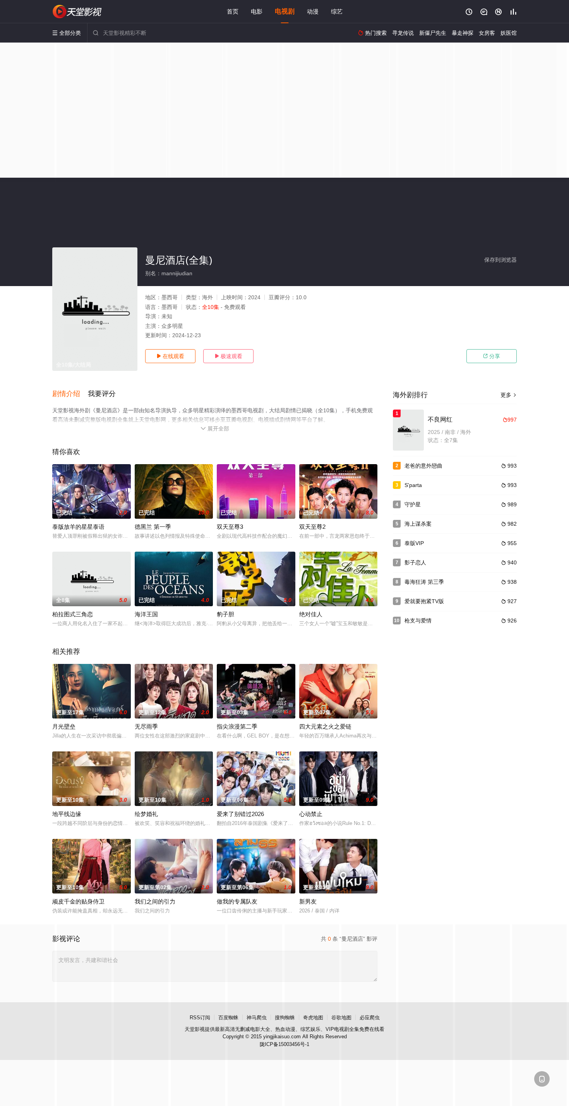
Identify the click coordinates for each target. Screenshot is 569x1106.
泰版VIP (414, 543)
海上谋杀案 (418, 524)
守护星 (412, 504)
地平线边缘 (66, 814)
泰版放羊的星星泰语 (78, 526)
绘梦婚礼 (146, 814)
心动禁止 (310, 814)
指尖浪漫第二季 (237, 726)
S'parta (413, 485)
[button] (70, 394)
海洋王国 (146, 614)
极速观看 (228, 356)
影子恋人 (415, 562)
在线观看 (170, 356)
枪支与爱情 (418, 620)
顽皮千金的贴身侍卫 (78, 901)
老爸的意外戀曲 (423, 466)
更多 (508, 395)
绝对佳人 (310, 614)
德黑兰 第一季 (153, 526)
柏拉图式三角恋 (72, 614)
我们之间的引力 (155, 901)
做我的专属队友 (237, 901)
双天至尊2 (312, 526)
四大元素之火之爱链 (325, 726)
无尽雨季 (146, 726)
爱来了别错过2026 (240, 814)
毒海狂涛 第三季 (424, 582)
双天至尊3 (230, 526)
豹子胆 (225, 614)
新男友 (308, 901)
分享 (491, 356)
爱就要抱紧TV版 (424, 601)
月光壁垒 (63, 726)
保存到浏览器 (500, 260)
